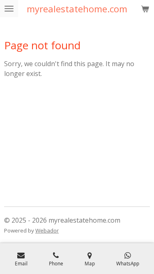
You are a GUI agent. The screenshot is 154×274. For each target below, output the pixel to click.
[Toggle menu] (9, 8)
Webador (47, 230)
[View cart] (145, 8)
